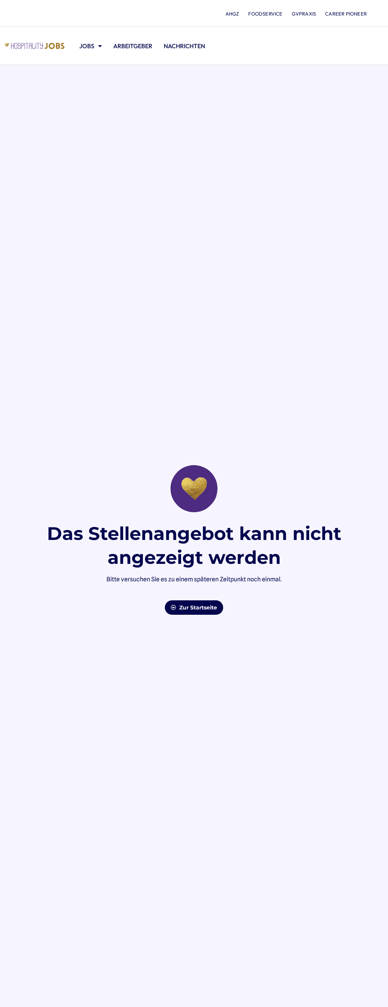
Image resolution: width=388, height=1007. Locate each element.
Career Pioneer (346, 14)
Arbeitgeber (132, 46)
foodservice (265, 14)
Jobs (86, 46)
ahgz (232, 14)
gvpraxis (304, 14)
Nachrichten (184, 46)
